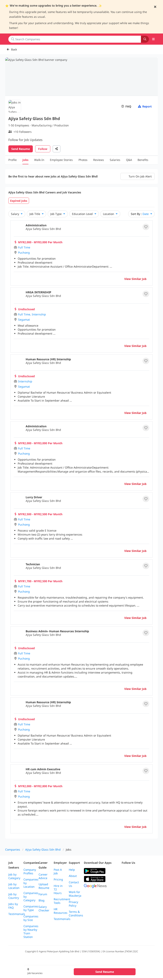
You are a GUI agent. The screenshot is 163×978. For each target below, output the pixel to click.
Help (72, 870)
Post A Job (58, 871)
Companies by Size (30, 918)
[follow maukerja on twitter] (132, 871)
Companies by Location (30, 883)
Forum (43, 894)
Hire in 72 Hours (58, 889)
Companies (12, 849)
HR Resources (60, 911)
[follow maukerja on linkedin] (124, 881)
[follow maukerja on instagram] (150, 871)
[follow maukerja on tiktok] (132, 881)
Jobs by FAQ (13, 905)
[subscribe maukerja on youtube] (141, 871)
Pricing (58, 879)
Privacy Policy (73, 903)
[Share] (56, 148)
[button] (153, 39)
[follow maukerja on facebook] (124, 871)
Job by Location (13, 886)
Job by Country (13, 896)
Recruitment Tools (62, 901)
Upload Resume (44, 886)
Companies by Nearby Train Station (30, 931)
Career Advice (43, 876)
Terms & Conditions (76, 913)
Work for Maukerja (75, 893)
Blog (42, 900)
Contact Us (74, 884)
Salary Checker (44, 908)
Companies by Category (30, 896)
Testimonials (16, 914)
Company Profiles (29, 871)
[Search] (145, 39)
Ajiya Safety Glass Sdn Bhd (43, 849)
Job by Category (14, 876)
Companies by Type (30, 908)
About (73, 876)
